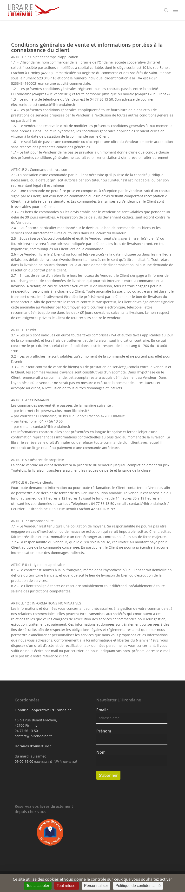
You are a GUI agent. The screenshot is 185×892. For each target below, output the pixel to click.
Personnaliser (96, 886)
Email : (102, 709)
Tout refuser (67, 886)
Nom (101, 752)
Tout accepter (37, 886)
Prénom (103, 731)
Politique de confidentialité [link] (138, 886)
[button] (175, 10)
